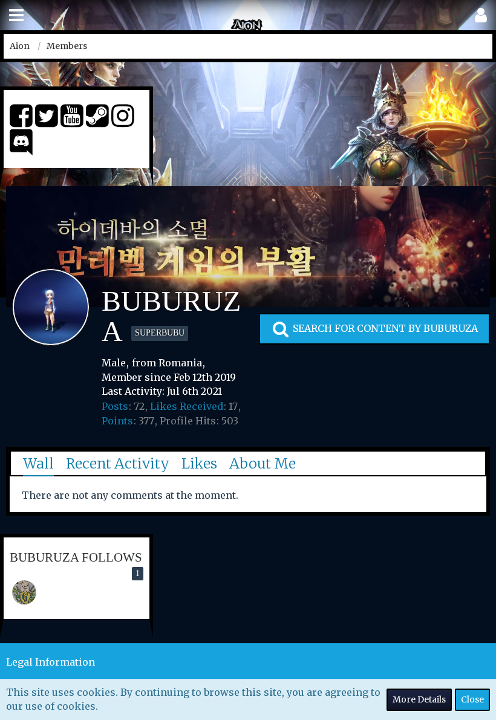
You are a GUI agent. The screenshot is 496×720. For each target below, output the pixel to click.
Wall (38, 463)
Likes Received (186, 406)
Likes (199, 463)
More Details (419, 699)
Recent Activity (117, 463)
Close (472, 699)
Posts (115, 406)
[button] (16, 15)
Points (117, 421)
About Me (262, 463)
